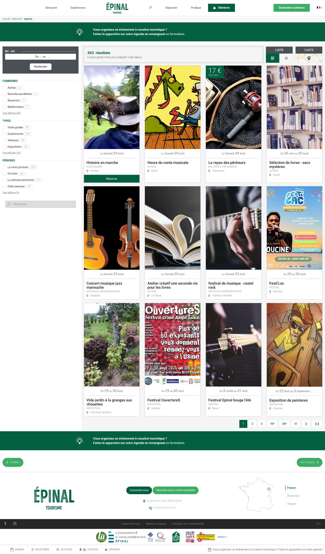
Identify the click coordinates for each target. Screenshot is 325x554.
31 (295, 423)
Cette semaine (19, 186)
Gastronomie (18, 133)
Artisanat (16, 140)
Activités (66, 549)
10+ (272, 423)
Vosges (291, 503)
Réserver (111, 178)
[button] (51, 8)
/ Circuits (90, 549)
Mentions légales (156, 523)
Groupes (114, 549)
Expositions (17, 146)
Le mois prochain (21, 167)
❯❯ (317, 423)
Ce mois (15, 173)
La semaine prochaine (24, 180)
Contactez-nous (139, 490)
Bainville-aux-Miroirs (22, 94)
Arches (14, 87)
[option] (260, 550)
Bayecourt (16, 100)
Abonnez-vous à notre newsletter (175, 490)
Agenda (19, 549)
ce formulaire (175, 34)
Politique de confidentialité (188, 523)
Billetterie (42, 549)
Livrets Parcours (130, 523)
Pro (319, 523)
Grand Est (293, 495)
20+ (284, 423)
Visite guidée (18, 127)
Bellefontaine (18, 106)
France (291, 487)
